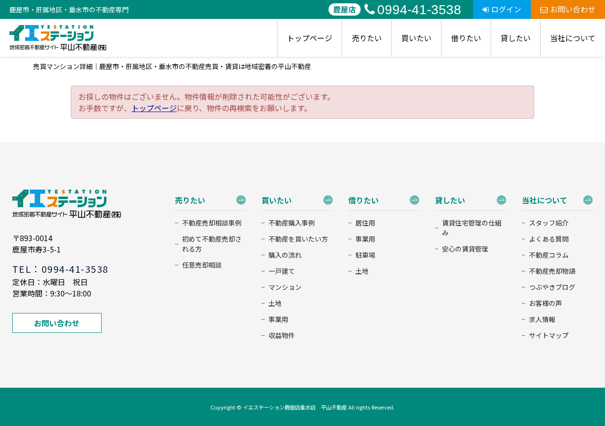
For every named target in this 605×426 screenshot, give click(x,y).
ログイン (506, 9)
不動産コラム (549, 255)
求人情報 (542, 319)
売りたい (367, 37)
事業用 (278, 319)
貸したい (516, 37)
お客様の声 (545, 303)
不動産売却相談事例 (212, 222)
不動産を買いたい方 (298, 238)
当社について (573, 37)
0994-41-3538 (419, 10)
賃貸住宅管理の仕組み (471, 227)
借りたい (466, 37)
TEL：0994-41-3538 (60, 269)
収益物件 (281, 335)
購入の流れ (285, 255)
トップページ (309, 37)
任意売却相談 (202, 265)
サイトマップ (549, 335)
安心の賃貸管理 (465, 248)
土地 (275, 303)
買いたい (416, 37)
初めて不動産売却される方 (212, 243)
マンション (285, 287)
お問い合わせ (573, 9)
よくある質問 (549, 238)
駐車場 (365, 255)
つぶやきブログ (552, 287)
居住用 (365, 222)
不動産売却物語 (552, 271)
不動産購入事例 (291, 222)
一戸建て (281, 271)
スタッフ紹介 (549, 222)
